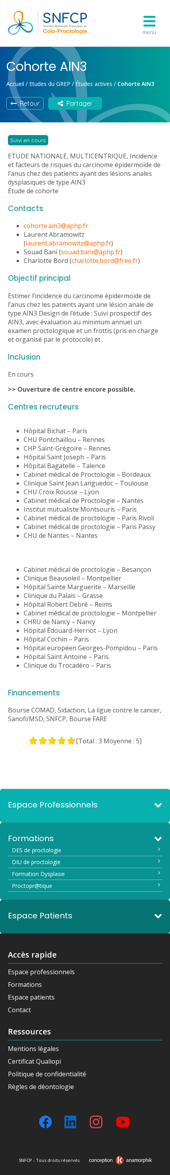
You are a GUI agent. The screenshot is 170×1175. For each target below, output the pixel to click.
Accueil (15, 84)
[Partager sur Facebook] (45, 1122)
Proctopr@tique (32, 885)
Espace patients (31, 997)
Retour (28, 103)
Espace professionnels (41, 971)
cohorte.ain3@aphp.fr (56, 225)
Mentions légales (33, 1048)
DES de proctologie (36, 850)
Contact (19, 1010)
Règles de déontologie (41, 1086)
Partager (78, 103)
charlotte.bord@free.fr (105, 260)
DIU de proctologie (36, 862)
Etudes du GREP (49, 84)
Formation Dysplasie (38, 874)
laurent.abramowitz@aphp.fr (68, 243)
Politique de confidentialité (47, 1074)
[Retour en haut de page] (156, 1166)
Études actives (94, 84)
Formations (25, 984)
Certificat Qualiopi (34, 1061)
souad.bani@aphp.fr (91, 252)
